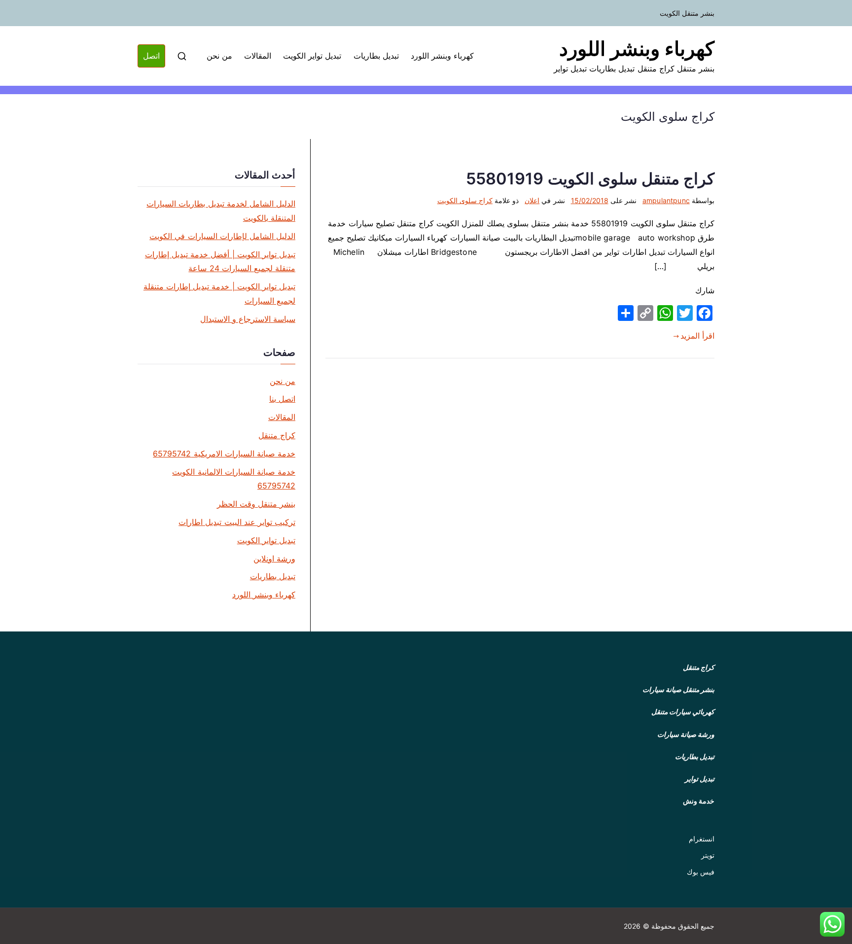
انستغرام (701, 839)
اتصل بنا (282, 399)
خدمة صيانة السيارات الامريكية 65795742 (224, 453)
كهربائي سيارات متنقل (682, 711)
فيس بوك (700, 872)
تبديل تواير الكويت (312, 56)
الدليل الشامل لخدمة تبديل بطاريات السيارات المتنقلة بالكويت (220, 211)
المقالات (257, 56)
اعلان (532, 200)
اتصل (151, 56)
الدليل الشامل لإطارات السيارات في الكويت (222, 236)
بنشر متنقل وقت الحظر (256, 504)
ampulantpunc (666, 200)
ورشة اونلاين (274, 558)
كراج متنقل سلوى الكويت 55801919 (590, 178)
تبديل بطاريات (376, 56)
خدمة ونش (698, 801)
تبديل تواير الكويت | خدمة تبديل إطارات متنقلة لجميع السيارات (219, 293)
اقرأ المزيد (697, 336)
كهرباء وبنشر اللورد (636, 48)
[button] (832, 924)
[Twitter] (685, 313)
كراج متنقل (276, 435)
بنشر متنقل (698, 689)
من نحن (219, 56)
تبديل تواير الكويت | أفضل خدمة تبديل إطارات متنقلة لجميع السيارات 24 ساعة (220, 261)
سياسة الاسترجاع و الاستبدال (247, 319)
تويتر (707, 855)
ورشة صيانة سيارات (685, 734)
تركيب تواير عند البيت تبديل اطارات (236, 522)
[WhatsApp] (665, 313)
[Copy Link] (645, 313)
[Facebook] (704, 313)
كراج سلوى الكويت (465, 200)
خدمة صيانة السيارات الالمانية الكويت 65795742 (233, 479)
